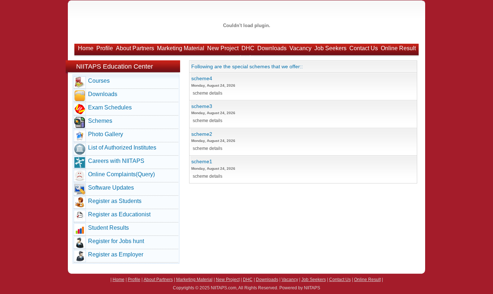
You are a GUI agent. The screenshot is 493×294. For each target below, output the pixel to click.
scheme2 (201, 134)
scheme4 (201, 78)
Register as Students (114, 201)
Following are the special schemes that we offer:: (247, 66)
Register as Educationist (119, 214)
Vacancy (300, 48)
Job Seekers (330, 48)
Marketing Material (180, 48)
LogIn (247, 58)
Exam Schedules (110, 107)
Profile (104, 48)
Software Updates (111, 188)
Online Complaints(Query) (121, 174)
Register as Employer (115, 254)
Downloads (272, 48)
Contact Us (363, 48)
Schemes (100, 121)
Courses (99, 81)
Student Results (108, 228)
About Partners (135, 48)
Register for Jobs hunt (116, 241)
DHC (247, 48)
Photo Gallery (105, 134)
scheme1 (201, 161)
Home (85, 48)
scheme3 (201, 106)
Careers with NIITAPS (116, 161)
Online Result (398, 48)
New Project (223, 48)
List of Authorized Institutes (122, 147)
